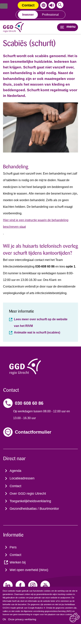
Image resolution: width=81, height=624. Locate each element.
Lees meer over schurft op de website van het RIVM (40, 322)
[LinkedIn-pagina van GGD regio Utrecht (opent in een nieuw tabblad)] (8, 585)
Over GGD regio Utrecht (28, 493)
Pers (13, 547)
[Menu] (4, 6)
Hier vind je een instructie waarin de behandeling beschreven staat (35, 223)
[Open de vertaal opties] (43, 5)
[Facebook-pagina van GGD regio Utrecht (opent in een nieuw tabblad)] (20, 585)
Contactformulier (33, 432)
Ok (4, 619)
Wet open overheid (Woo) (29, 570)
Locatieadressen (22, 478)
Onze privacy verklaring (22, 619)
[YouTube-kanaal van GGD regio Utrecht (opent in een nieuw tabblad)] (45, 585)
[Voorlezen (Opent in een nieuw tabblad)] (51, 5)
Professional (50, 14)
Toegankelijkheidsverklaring (30, 501)
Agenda (15, 471)
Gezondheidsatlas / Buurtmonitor (34, 509)
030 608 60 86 (29, 403)
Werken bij (18, 562)
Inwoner (28, 14)
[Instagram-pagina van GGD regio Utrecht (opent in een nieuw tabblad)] (32, 585)
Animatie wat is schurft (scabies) (37, 332)
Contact (28, 5)
